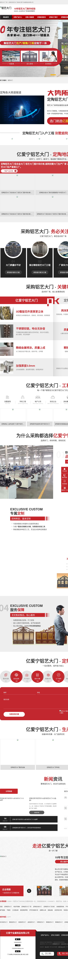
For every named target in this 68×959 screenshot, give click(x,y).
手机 (38, 692)
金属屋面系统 (60, 906)
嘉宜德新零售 (24, 910)
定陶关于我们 (53, 17)
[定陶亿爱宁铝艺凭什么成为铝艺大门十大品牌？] (12, 799)
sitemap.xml (61, 947)
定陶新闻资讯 (41, 17)
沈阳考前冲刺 (58, 910)
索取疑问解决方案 (13, 272)
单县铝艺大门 (22, 922)
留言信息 (6, 699)
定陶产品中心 (18, 17)
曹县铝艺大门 (13, 922)
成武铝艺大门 (31, 922)
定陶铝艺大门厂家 (26, 906)
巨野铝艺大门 (40, 922)
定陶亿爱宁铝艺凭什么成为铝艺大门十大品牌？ (42, 799)
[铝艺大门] (5, 9)
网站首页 (6, 17)
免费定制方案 (14, 714)
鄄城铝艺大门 (59, 922)
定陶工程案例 (29, 17)
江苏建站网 (15, 910)
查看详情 (36, 812)
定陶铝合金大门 (37, 906)
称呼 (5, 692)
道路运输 (50, 910)
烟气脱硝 (2, 910)
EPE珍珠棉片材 (33, 910)
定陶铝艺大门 (8, 906)
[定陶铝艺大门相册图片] (44, 891)
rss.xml (47, 947)
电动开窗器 (16, 906)
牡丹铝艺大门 (3, 922)
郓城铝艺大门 (49, 922)
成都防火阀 (43, 910)
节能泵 (8, 910)
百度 (1, 906)
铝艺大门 (10, 80)
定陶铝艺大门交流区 (49, 906)
